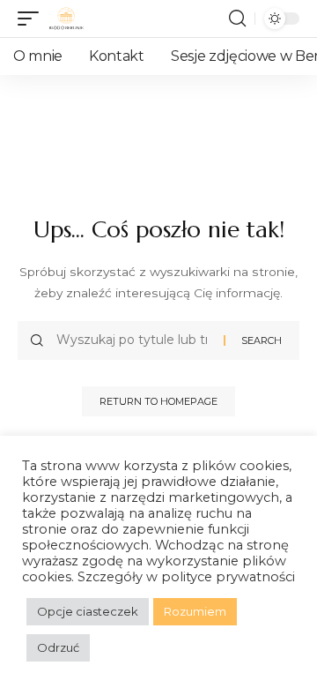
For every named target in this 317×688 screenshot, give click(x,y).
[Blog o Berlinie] (66, 18)
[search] (237, 18)
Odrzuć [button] (58, 647)
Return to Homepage (158, 401)
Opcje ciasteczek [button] (87, 611)
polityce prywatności (228, 577)
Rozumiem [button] (195, 611)
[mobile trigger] (33, 18)
